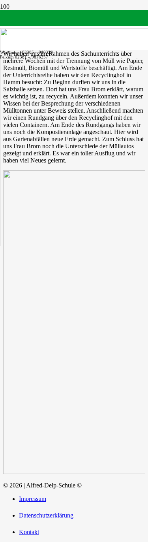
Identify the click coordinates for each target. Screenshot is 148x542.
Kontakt (29, 532)
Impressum (32, 498)
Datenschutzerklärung (46, 515)
